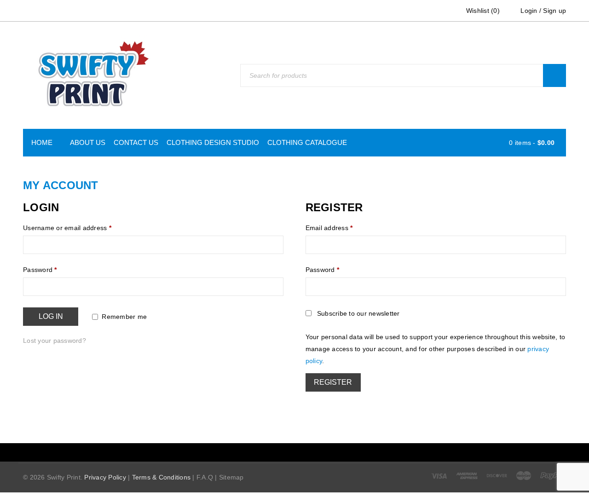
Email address (329, 227)
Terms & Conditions (161, 470)
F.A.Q (204, 470)
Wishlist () (482, 10)
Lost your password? (54, 334)
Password (40, 269)
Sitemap (231, 470)
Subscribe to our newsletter (358, 313)
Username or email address (67, 227)
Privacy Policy (105, 470)
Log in (51, 316)
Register (333, 382)
